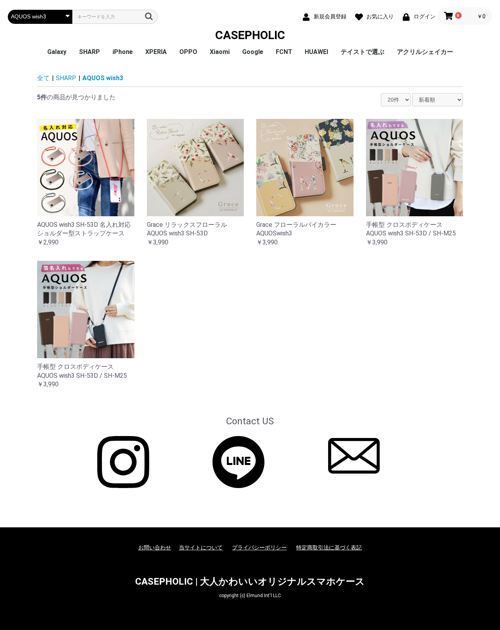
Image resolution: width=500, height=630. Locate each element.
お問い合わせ (154, 547)
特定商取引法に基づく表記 (329, 547)
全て (43, 78)
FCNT (284, 52)
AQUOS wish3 (102, 78)
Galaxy (56, 52)
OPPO (188, 52)
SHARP (89, 52)
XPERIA (156, 52)
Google (252, 52)
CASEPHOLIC (250, 35)
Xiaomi (220, 52)
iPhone (122, 52)
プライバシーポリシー (259, 547)
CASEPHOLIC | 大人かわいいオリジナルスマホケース (250, 581)
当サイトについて (201, 547)
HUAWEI (316, 52)
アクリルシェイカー (425, 52)
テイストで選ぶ (362, 52)
